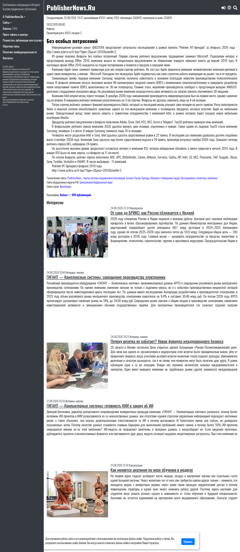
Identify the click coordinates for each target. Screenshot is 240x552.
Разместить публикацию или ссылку (22, 40)
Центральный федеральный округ (96, 182)
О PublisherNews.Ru (13, 17)
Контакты (8, 58)
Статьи (5, 104)
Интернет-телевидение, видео (165, 178)
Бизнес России (133, 178)
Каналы (10, 28)
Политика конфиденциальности (20, 52)
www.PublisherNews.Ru (11, 101)
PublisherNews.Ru (71, 7)
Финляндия (65, 186)
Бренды (146, 178)
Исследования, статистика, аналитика (199, 178)
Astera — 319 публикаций (75, 195)
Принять (188, 542)
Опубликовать (9, 5)
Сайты (6, 22)
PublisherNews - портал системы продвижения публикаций (96, 178)
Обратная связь (11, 46)
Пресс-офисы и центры (15, 34)
